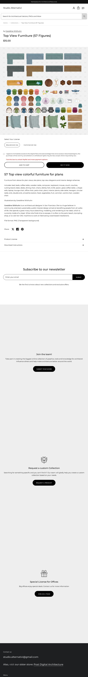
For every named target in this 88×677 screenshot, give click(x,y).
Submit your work (44, 369)
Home (5, 23)
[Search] (84, 16)
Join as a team (44, 594)
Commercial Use (30, 145)
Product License (10, 239)
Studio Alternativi (12, 8)
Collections (14, 23)
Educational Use (12, 145)
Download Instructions (13, 245)
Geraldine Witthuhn (14, 31)
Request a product (44, 483)
